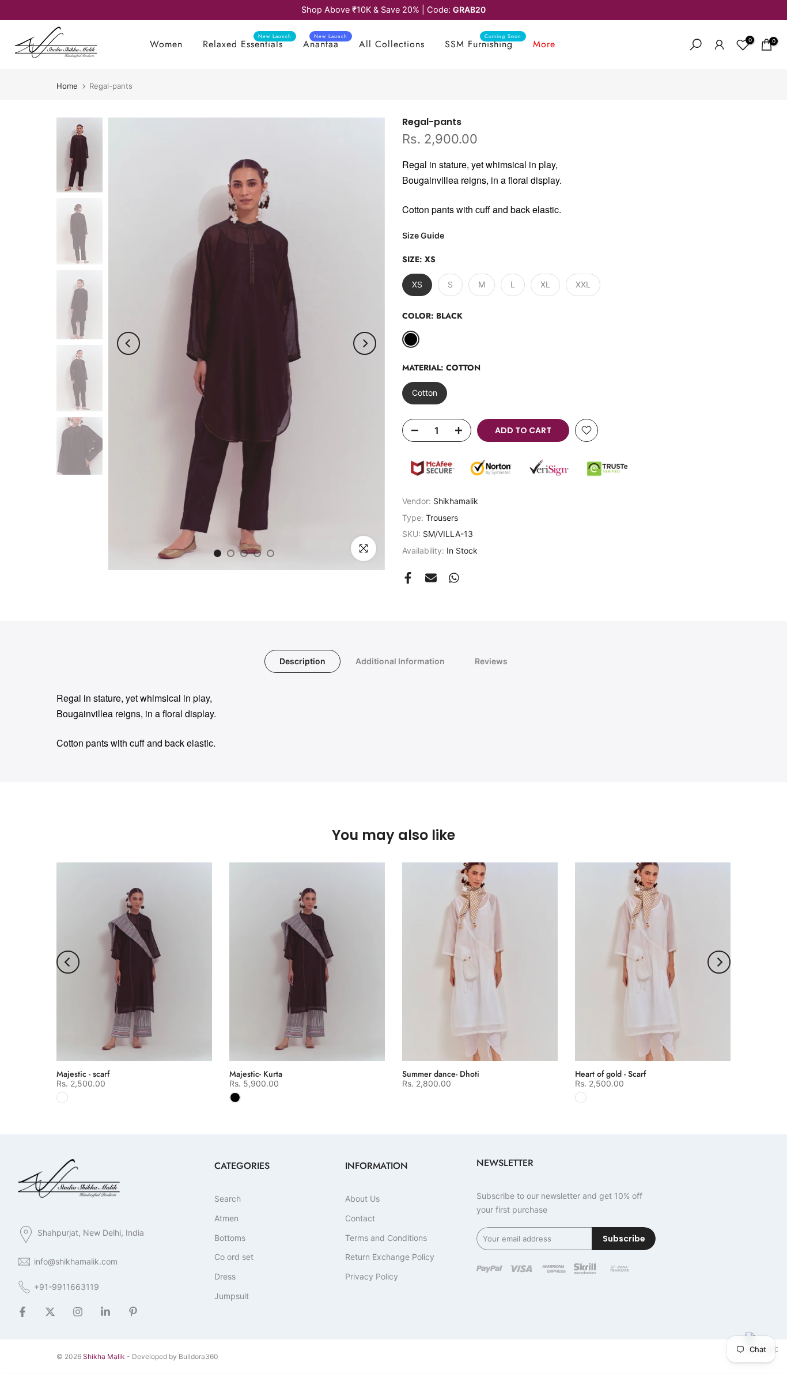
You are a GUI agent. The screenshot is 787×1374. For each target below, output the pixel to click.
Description (302, 661)
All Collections (392, 44)
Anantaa (325, 44)
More (544, 44)
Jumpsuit (231, 1296)
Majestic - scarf (82, 1074)
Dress (225, 1276)
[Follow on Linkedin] (105, 1312)
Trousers (442, 518)
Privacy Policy (371, 1276)
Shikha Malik (104, 1356)
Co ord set (233, 1257)
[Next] (364, 343)
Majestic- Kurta (255, 1074)
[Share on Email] (431, 577)
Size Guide (423, 235)
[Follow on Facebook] (22, 1312)
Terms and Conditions (386, 1238)
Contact (360, 1218)
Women (166, 44)
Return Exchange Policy (389, 1257)
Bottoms (229, 1238)
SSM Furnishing (483, 44)
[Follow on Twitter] (50, 1312)
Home (67, 86)
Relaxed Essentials (247, 44)
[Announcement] (393, 10)
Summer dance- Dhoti (440, 1074)
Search (227, 1198)
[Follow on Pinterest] (133, 1312)
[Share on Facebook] (408, 577)
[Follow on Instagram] (78, 1312)
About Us (362, 1198)
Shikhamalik (455, 501)
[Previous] (128, 343)
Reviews (491, 661)
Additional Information (400, 661)
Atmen (226, 1218)
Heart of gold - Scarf (610, 1074)
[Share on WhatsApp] (454, 577)
